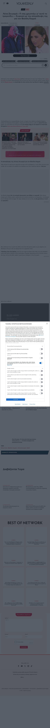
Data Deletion (17, 404)
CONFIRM (15, 399)
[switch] (41, 349)
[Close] (47, 324)
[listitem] (25, 346)
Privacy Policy (32, 404)
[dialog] (25, 364)
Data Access (25, 404)
